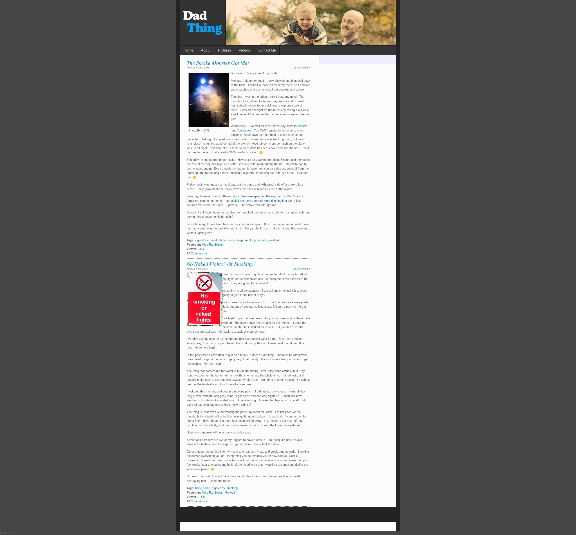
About (205, 50)
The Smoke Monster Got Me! (218, 62)
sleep (239, 240)
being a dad (202, 488)
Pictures (224, 50)
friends (214, 240)
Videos (244, 50)
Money (229, 492)
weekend (274, 240)
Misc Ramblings (212, 244)
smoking (250, 240)
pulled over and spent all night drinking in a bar (261, 200)
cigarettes (201, 240)
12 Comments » (301, 67)
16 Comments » (301, 268)
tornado (262, 240)
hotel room (227, 240)
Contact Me (267, 50)
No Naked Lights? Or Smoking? (221, 263)
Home (188, 50)
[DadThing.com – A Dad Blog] (202, 44)
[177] (205, 130)
